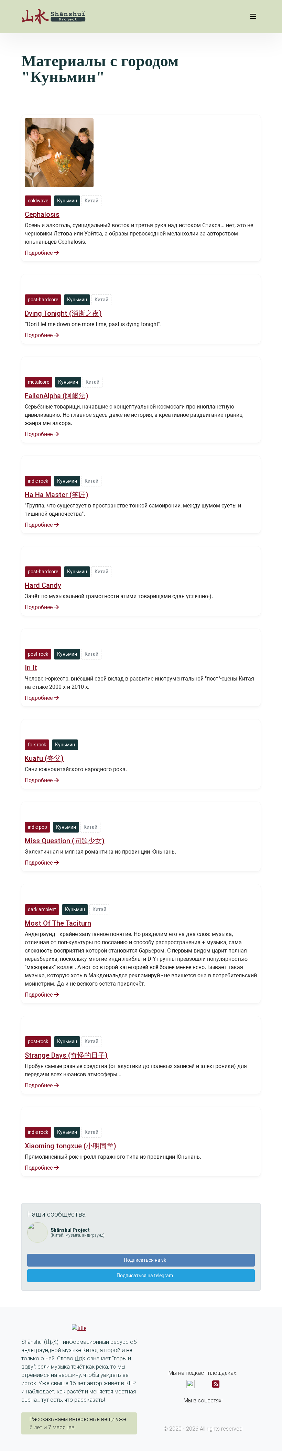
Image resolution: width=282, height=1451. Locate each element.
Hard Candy (43, 585)
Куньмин (67, 200)
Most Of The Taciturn (58, 923)
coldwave (38, 200)
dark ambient (42, 909)
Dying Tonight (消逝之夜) (63, 313)
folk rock (37, 744)
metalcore (38, 382)
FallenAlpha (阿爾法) (56, 396)
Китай (91, 200)
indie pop (37, 827)
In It (31, 668)
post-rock (38, 654)
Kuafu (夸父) (44, 758)
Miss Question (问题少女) (65, 841)
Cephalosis (42, 214)
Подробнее (39, 253)
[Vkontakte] (197, 1410)
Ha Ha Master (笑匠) (56, 495)
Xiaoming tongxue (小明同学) (70, 1146)
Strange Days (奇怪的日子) (66, 1055)
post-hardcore (43, 299)
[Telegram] (209, 1410)
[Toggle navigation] (253, 16)
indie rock (38, 481)
